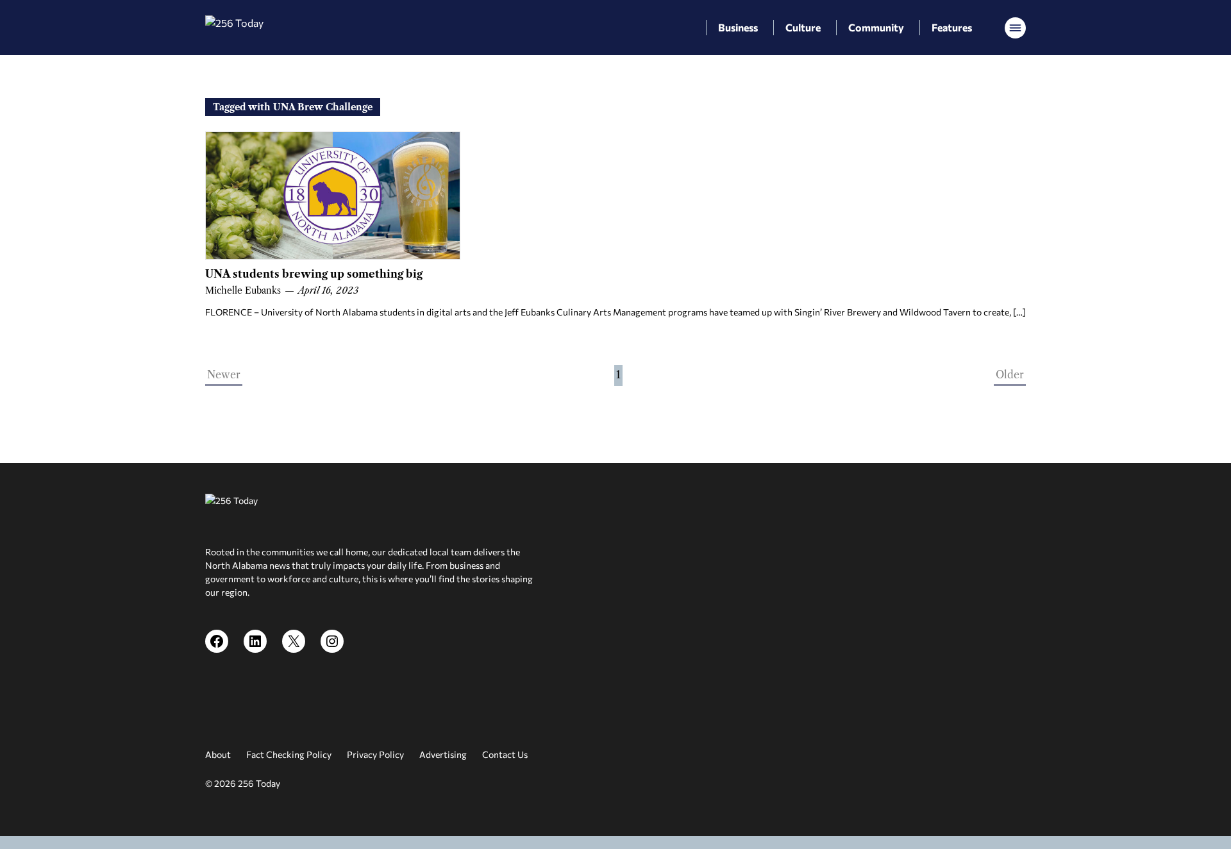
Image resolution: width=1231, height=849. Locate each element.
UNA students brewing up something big (314, 273)
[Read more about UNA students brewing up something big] (332, 195)
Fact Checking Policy (288, 754)
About (218, 754)
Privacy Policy (375, 754)
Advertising (443, 754)
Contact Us (505, 754)
